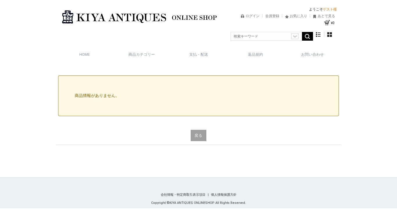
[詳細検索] (294, 36)
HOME (84, 54)
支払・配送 (198, 54)
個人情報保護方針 (224, 195)
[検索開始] (307, 36)
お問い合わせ (312, 54)
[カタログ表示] (329, 34)
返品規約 (255, 54)
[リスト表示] (318, 34)
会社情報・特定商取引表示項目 (183, 195)
